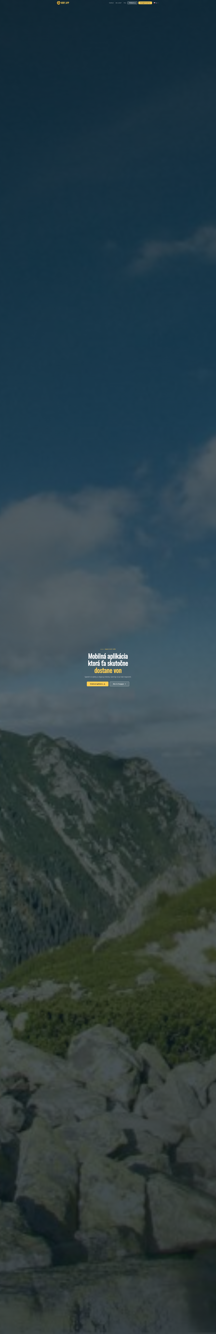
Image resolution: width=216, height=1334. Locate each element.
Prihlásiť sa (132, 3)
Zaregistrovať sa (145, 3)
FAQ (125, 3)
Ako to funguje (118, 684)
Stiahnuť (111, 3)
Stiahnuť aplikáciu (96, 684)
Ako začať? (119, 3)
